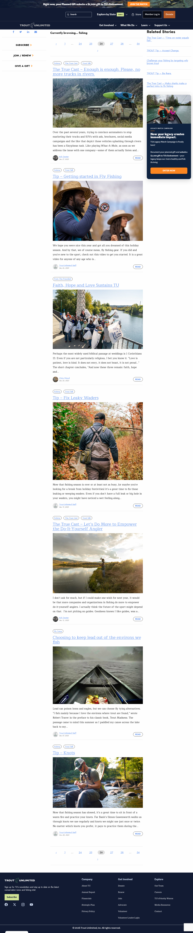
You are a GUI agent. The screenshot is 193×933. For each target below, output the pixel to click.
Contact (158, 911)
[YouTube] (31, 904)
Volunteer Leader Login (129, 917)
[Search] (68, 15)
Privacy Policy (88, 911)
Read (138, 157)
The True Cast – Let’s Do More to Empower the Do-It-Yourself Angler (95, 526)
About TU (86, 885)
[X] (14, 904)
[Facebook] (6, 904)
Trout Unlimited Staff (67, 265)
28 (122, 43)
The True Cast (71, 63)
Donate (169, 15)
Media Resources (162, 904)
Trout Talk (86, 63)
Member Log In (152, 15)
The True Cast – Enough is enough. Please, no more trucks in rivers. (96, 71)
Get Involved (106, 25)
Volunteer (122, 911)
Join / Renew (22, 55)
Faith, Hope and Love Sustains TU (86, 285)
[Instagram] (23, 904)
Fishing (57, 63)
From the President (62, 278)
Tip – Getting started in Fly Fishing (87, 176)
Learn (144, 25)
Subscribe (22, 45)
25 (90, 43)
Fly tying (58, 631)
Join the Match (138, 4)
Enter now (169, 171)
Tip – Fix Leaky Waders (76, 397)
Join (120, 898)
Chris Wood (64, 378)
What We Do (127, 25)
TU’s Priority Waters (164, 898)
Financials (86, 898)
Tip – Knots (64, 752)
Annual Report (88, 892)
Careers (158, 892)
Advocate (122, 904)
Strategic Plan (88, 904)
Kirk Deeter (64, 156)
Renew (121, 892)
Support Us (160, 25)
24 (80, 43)
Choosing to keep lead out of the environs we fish (97, 640)
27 (111, 43)
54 (138, 43)
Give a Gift (22, 66)
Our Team (159, 885)
